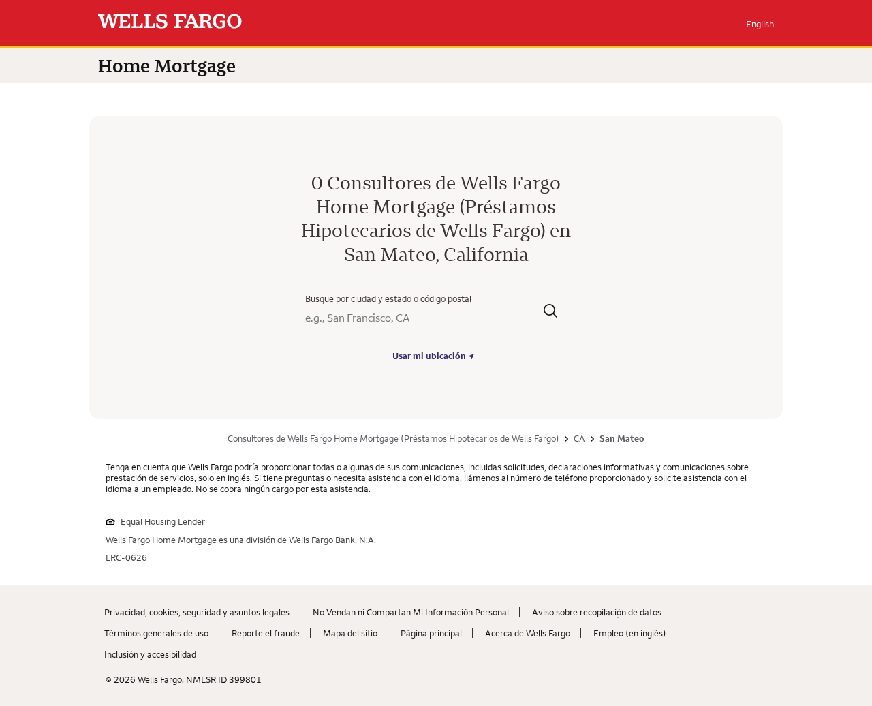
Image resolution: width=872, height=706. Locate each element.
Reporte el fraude (266, 633)
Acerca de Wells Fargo (527, 633)
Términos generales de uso (156, 633)
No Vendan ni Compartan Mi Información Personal (411, 612)
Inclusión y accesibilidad (150, 654)
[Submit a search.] (551, 312)
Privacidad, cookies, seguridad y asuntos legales (197, 612)
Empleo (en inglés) (629, 633)
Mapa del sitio (350, 633)
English (760, 23)
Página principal (431, 633)
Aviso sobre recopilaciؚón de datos (596, 612)
